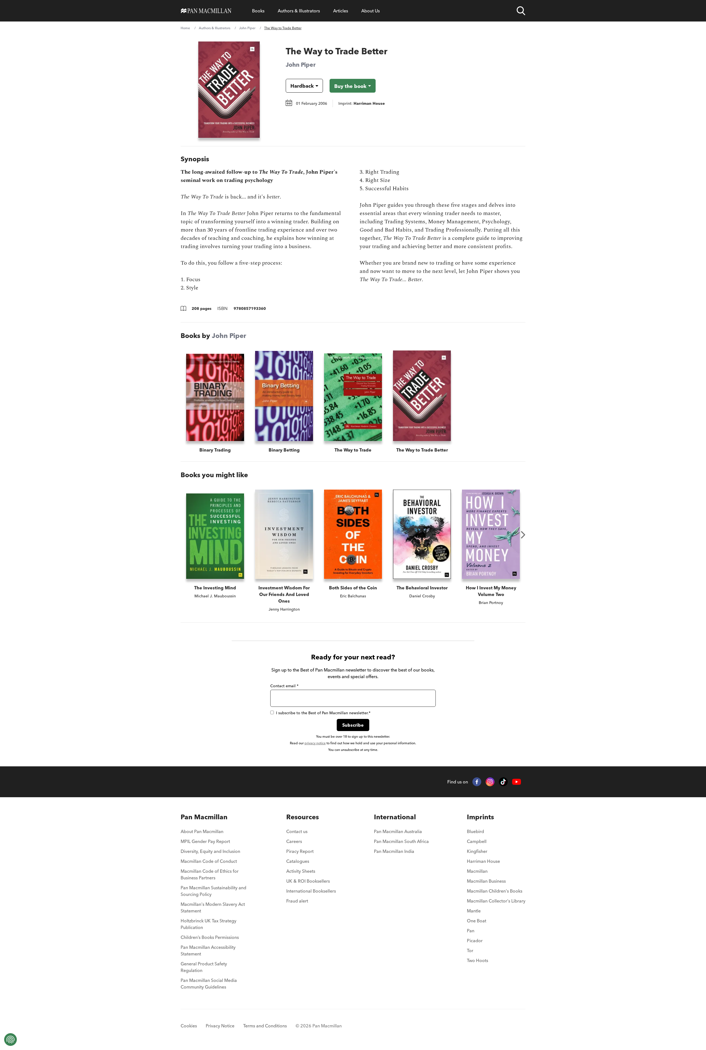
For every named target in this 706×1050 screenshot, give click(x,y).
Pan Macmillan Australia (398, 831)
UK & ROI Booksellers (308, 881)
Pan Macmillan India (394, 851)
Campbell (476, 841)
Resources (302, 817)
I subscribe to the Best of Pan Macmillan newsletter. (323, 712)
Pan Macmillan (204, 817)
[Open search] (521, 10)
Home (185, 28)
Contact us (296, 831)
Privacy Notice (220, 1025)
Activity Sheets (300, 871)
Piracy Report (300, 851)
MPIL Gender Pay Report (205, 841)
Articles (340, 11)
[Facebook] (476, 781)
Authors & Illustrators (299, 11)
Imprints (480, 817)
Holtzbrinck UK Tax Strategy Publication (208, 924)
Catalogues (297, 861)
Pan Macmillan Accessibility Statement (208, 950)
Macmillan (477, 871)
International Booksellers (311, 891)
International (395, 817)
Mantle (474, 911)
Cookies (189, 1025)
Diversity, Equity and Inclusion (210, 851)
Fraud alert (297, 901)
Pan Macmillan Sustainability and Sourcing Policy (213, 891)
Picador (475, 940)
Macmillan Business (486, 881)
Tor (470, 950)
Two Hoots (477, 960)
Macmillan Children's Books (494, 891)
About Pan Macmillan (202, 831)
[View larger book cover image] (229, 89)
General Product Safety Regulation (204, 967)
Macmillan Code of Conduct (209, 861)
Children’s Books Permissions (210, 937)
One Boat (476, 920)
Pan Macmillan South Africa (401, 841)
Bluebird (475, 831)
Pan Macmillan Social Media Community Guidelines (209, 984)
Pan (470, 930)
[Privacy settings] (10, 1039)
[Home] (206, 10)
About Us (370, 11)
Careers (294, 841)
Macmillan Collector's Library (496, 901)
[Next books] (523, 535)
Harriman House (483, 861)
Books (258, 11)
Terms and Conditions (265, 1025)
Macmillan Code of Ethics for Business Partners (210, 874)
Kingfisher (477, 851)
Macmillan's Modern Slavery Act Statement (213, 907)
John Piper (247, 28)
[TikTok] (503, 781)
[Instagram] (490, 781)
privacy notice (315, 743)
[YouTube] (516, 782)
